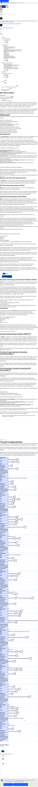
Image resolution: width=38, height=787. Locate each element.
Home (3, 81)
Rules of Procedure (28, 137)
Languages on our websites (7, 773)
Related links (4, 71)
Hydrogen (6, 58)
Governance (4, 99)
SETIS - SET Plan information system (9, 86)
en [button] (2, 10)
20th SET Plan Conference (7, 73)
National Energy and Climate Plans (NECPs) (19, 110)
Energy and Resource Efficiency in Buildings (12, 49)
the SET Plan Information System (7, 124)
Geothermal (6, 48)
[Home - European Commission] (4, 6)
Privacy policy (4, 775)
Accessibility (4, 776)
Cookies (3, 774)
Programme (6, 74)
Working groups (5, 44)
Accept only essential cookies (20, 784)
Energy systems (11, 592)
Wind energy (6, 54)
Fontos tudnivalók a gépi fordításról (14, 23)
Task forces (6, 40)
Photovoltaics (6, 55)
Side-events (6, 75)
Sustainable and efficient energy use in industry (18, 631)
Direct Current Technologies (9, 57)
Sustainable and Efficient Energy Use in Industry (13, 50)
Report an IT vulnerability (6, 772)
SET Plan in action (7, 39)
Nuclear (5, 52)
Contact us (4, 770)
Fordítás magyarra (3, 23)
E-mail (3, 747)
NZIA (12, 137)
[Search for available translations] (28, 110)
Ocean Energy (6, 53)
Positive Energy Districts (8, 56)
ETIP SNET (10, 593)
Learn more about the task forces (7, 331)
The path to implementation (7, 100)
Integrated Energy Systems (9, 51)
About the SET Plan (5, 38)
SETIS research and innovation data (10, 65)
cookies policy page (20, 780)
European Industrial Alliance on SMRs (16, 718)
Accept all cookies (8, 784)
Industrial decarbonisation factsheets (11, 68)
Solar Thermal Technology (9, 47)
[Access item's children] (10, 38)
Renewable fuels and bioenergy (14, 667)
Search (1, 14)
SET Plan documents (8, 64)
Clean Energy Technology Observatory (11, 67)
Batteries (5, 46)
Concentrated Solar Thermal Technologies (17, 478)
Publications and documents (7, 62)
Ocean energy (11, 536)
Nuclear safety (11, 706)
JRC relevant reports (8, 66)
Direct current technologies (14, 554)
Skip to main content (4, 1)
